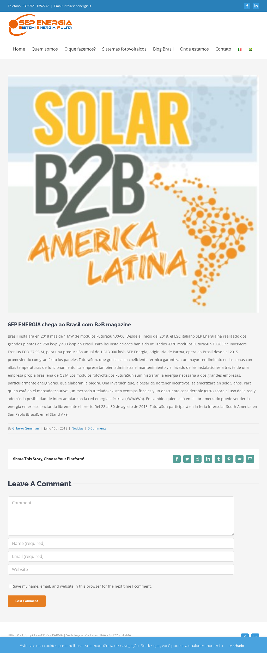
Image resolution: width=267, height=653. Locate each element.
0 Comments (97, 428)
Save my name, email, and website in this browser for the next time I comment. (82, 586)
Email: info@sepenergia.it (72, 6)
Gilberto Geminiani (26, 428)
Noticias (77, 428)
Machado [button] (236, 645)
